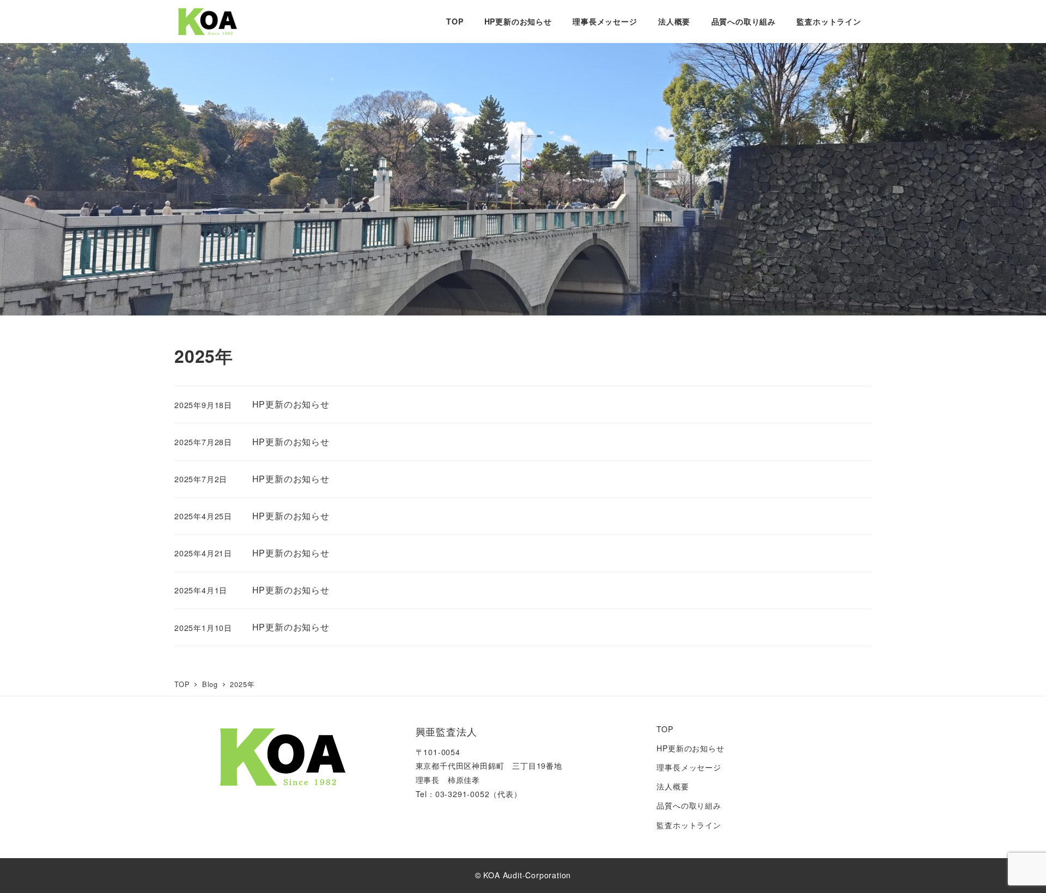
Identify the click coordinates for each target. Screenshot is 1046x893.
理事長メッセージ (688, 767)
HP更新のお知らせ (690, 748)
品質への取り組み (688, 805)
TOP (664, 729)
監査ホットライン (688, 824)
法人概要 (672, 786)
